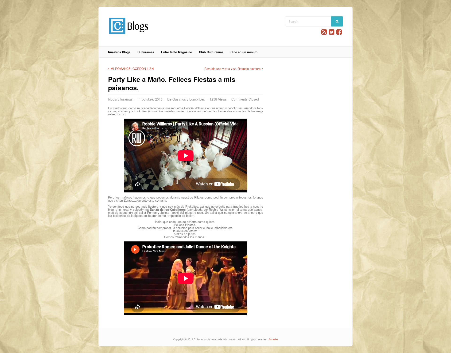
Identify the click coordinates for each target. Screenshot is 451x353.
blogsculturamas (120, 99)
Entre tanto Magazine (176, 52)
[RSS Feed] (324, 32)
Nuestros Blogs (119, 52)
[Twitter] (331, 32)
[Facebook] (339, 32)
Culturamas (145, 52)
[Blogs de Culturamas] (128, 36)
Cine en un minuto (243, 52)
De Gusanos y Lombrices (186, 99)
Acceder (273, 339)
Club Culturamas (211, 52)
